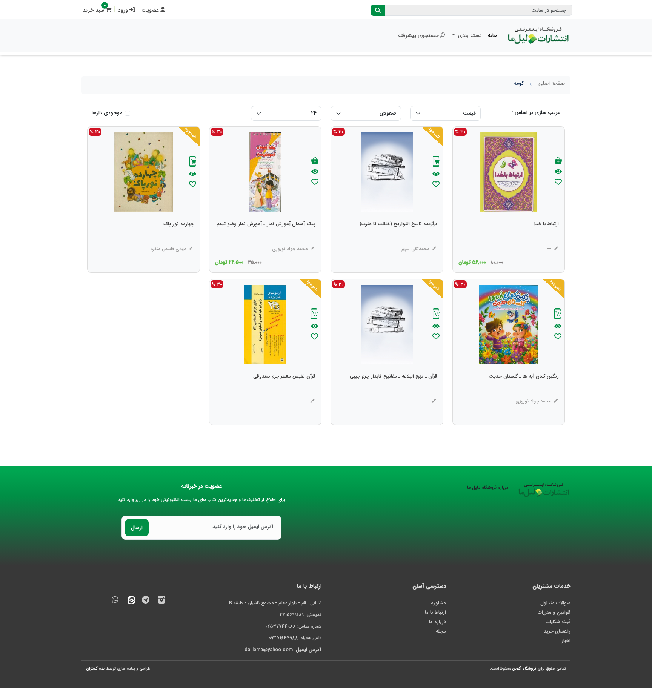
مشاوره (438, 603)
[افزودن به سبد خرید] (558, 161)
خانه (492, 35)
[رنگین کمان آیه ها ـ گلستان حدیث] (524, 391)
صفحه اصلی (551, 83)
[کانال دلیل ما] (145, 601)
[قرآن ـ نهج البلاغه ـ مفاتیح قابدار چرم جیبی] (393, 391)
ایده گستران (95, 668)
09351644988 (283, 638)
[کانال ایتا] (129, 601)
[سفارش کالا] (436, 162)
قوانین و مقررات (554, 612)
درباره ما (437, 622)
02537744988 (280, 626)
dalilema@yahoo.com (268, 650)
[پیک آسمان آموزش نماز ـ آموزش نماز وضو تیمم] (266, 239)
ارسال (137, 528)
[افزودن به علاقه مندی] (558, 182)
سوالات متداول (555, 603)
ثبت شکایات (558, 622)
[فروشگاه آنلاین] (538, 35)
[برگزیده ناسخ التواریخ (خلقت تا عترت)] (398, 239)
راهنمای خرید (557, 631)
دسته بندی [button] (469, 35)
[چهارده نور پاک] (178, 239)
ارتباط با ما (435, 612)
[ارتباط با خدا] (546, 239)
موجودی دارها (107, 113)
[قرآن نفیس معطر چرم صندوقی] (284, 391)
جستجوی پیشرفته (418, 35)
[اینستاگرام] (161, 601)
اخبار (565, 641)
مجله (441, 631)
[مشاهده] (558, 172)
